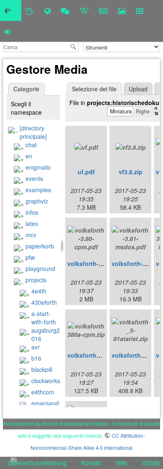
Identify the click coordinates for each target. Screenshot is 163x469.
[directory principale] (33, 132)
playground (40, 268)
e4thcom (42, 392)
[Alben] (122, 10)
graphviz (36, 201)
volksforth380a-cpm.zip (100, 355)
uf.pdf (86, 172)
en (28, 156)
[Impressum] (140, 10)
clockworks (45, 380)
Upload (138, 89)
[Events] (65, 10)
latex (31, 223)
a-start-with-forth (43, 317)
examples (38, 190)
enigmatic (38, 167)
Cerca (74, 47)
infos (31, 212)
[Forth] (29, 10)
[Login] (7, 31)
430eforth (44, 302)
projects (35, 280)
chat (31, 144)
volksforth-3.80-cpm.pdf (101, 263)
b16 (36, 358)
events (34, 178)
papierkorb (39, 246)
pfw (30, 257)
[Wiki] (84, 10)
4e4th (38, 291)
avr (35, 347)
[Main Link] (10, 10)
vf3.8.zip (131, 172)
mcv (30, 235)
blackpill (41, 369)
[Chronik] (47, 10)
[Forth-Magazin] (103, 10)
